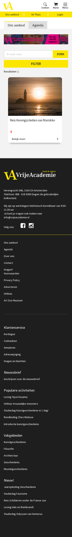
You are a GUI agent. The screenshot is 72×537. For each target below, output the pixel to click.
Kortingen (9, 334)
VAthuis (8, 293)
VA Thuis (36, 14)
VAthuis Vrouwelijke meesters (21, 403)
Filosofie (9, 448)
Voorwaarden (11, 273)
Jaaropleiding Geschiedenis (20, 487)
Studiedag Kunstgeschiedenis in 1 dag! (26, 410)
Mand (56, 7)
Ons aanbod (12, 14)
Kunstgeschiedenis (15, 442)
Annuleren (9, 347)
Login (60, 14)
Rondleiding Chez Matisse (18, 417)
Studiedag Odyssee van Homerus (23, 514)
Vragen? (8, 269)
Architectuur (11, 455)
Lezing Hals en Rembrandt (19, 507)
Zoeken (45, 7)
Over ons (9, 256)
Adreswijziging (12, 354)
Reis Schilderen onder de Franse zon (25, 500)
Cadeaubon (10, 341)
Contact (8, 263)
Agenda (37, 25)
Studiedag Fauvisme (15, 493)
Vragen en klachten (15, 361)
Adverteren (10, 287)
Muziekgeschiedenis (15, 469)
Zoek (60, 54)
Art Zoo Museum (13, 300)
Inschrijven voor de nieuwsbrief (22, 379)
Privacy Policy (12, 280)
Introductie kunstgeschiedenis (21, 424)
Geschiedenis (12, 462)
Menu (65, 7)
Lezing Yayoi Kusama (15, 397)
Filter (36, 63)
